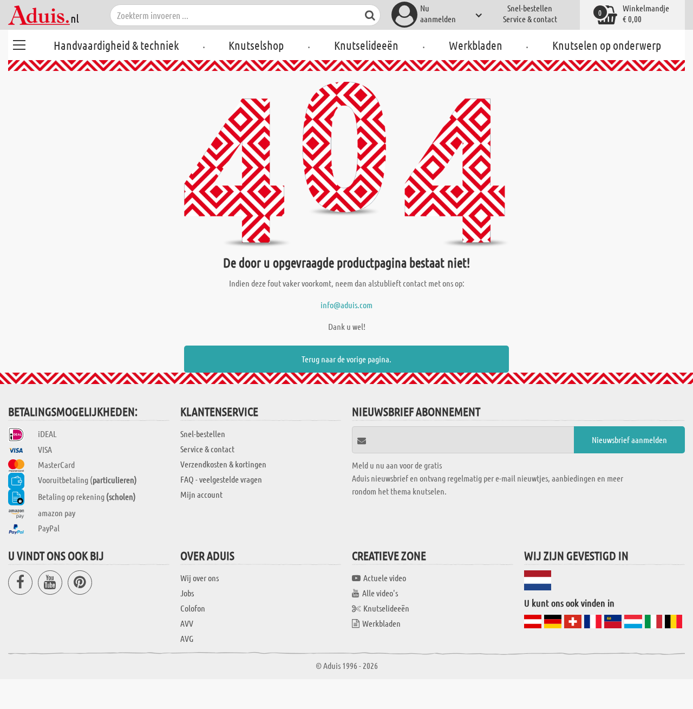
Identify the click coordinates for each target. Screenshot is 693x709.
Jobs (187, 593)
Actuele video (384, 578)
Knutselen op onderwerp (606, 45)
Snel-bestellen (529, 8)
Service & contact (530, 19)
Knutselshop (256, 45)
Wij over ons (199, 578)
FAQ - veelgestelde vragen (221, 479)
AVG (186, 638)
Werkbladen (475, 45)
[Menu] (19, 43)
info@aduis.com (346, 305)
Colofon (192, 608)
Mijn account (201, 494)
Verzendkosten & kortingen (223, 464)
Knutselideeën (366, 45)
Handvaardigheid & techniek (116, 45)
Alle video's (380, 593)
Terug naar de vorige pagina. (346, 359)
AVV (186, 623)
